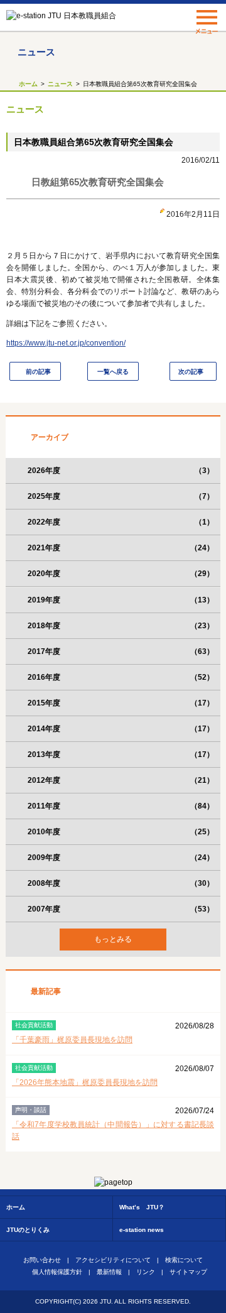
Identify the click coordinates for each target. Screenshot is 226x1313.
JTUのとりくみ (28, 1229)
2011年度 (121, 806)
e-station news (141, 1229)
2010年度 (121, 831)
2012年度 (121, 780)
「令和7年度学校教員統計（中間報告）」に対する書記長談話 (113, 1130)
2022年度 (121, 522)
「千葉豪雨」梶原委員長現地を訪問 (72, 1039)
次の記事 (190, 371)
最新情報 (109, 1271)
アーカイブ (49, 437)
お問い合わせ (42, 1259)
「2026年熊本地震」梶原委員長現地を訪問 (85, 1082)
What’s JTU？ (141, 1207)
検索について (184, 1259)
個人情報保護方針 (57, 1271)
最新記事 (46, 991)
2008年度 (121, 883)
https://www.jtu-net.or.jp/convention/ (66, 343)
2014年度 (121, 728)
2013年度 (121, 754)
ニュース (60, 84)
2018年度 (121, 625)
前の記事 (38, 371)
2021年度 (121, 547)
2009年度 (121, 857)
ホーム (28, 84)
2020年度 (121, 573)
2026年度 (121, 470)
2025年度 (121, 496)
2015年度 (121, 703)
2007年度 (121, 909)
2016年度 (121, 677)
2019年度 (121, 600)
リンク (145, 1271)
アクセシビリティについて (113, 1259)
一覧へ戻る (113, 371)
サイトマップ (188, 1271)
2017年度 (121, 651)
